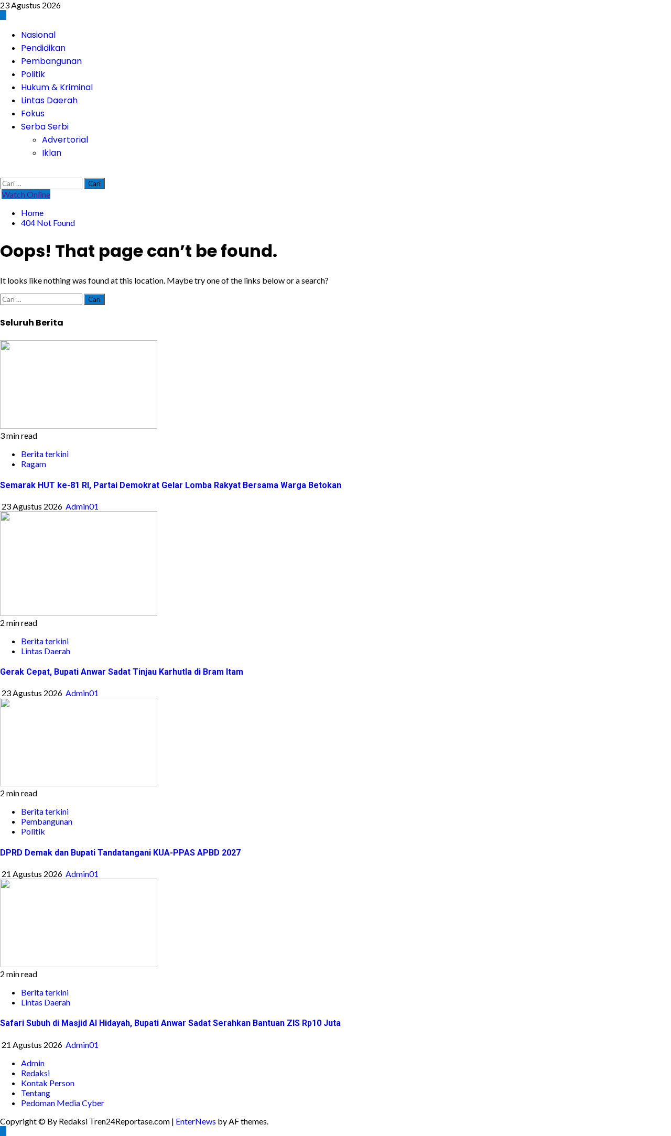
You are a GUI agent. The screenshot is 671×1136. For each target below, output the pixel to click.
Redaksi (35, 1073)
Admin (33, 1063)
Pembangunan (51, 61)
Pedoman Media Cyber (62, 1103)
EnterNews (196, 1121)
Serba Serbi (45, 127)
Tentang (35, 1093)
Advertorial (65, 140)
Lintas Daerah (49, 100)
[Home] (3, 15)
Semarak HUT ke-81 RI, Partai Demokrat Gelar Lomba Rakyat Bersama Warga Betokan (170, 485)
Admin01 (82, 506)
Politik (33, 74)
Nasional (38, 35)
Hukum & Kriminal (57, 87)
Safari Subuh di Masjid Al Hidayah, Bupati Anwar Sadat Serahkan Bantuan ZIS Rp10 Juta (170, 1023)
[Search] (3, 173)
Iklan (51, 153)
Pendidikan (43, 48)
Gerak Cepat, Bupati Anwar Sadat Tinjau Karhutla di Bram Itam (121, 672)
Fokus (33, 113)
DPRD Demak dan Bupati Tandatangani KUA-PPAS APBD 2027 (120, 853)
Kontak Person (47, 1083)
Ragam (33, 464)
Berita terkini (45, 454)
